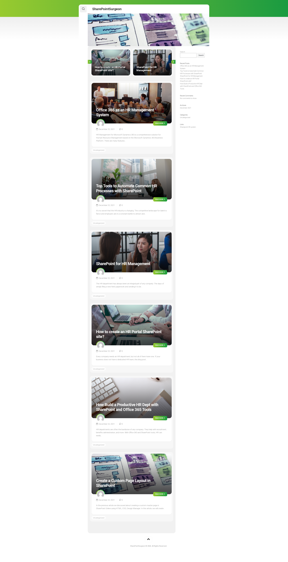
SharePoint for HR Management (145, 51)
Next (173, 62)
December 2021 (185, 108)
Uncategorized (98, 150)
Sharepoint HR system (188, 127)
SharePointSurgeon (107, 9)
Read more (159, 123)
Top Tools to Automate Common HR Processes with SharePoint (126, 188)
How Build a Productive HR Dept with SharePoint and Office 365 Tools (127, 407)
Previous (90, 62)
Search (182, 52)
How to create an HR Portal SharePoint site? (108, 51)
